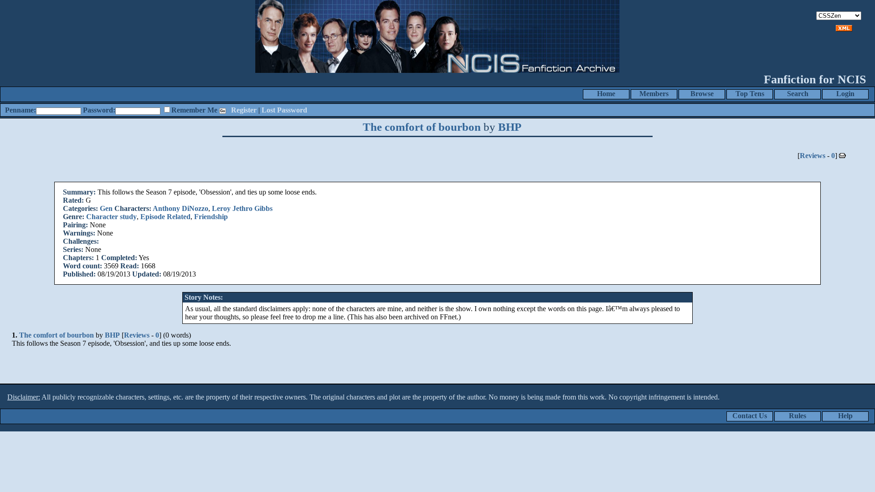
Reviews (812, 155)
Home (606, 93)
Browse (702, 93)
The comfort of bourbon (422, 127)
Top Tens (750, 93)
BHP (509, 127)
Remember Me (194, 110)
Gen (106, 208)
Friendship (211, 216)
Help (845, 416)
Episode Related (165, 216)
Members (654, 93)
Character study (111, 216)
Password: (99, 110)
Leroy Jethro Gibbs (242, 208)
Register (244, 110)
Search (797, 93)
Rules (797, 416)
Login (845, 93)
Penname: (20, 110)
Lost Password (284, 110)
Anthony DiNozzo (180, 208)
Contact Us (749, 416)
